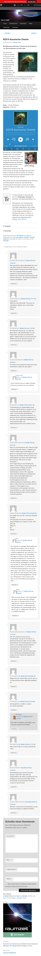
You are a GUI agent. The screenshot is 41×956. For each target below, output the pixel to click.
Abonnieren (23, 23)
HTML (19, 219)
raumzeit (32, 237)
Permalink (6, 240)
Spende (14, 946)
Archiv (30, 23)
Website (9, 879)
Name (9, 859)
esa (17, 237)
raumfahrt (26, 237)
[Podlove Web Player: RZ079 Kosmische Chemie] (20, 130)
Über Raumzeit (13, 23)
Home (5, 23)
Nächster (34, 33)
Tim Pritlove (20, 235)
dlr (15, 237)
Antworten (14, 283)
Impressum (15, 27)
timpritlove (6, 239)
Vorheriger (6, 33)
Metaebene (6, 946)
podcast (21, 237)
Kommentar (10, 836)
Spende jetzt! (32, 1)
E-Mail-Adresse (11, 869)
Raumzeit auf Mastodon (9, 953)
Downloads (6, 27)
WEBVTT (24, 219)
